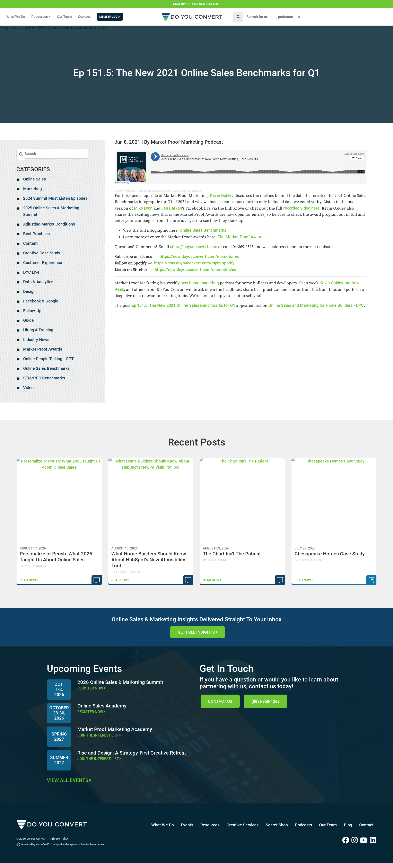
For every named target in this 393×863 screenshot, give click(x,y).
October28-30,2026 (59, 713)
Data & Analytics (38, 281)
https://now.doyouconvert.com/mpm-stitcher (196, 269)
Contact (84, 17)
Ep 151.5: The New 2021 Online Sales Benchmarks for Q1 (183, 305)
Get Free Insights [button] (197, 632)
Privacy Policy (59, 838)
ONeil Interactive (94, 844)
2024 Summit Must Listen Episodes (55, 198)
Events (187, 824)
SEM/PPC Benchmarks (44, 378)
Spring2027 (59, 737)
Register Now (90, 688)
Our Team (64, 17)
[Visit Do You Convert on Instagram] (355, 840)
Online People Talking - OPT (48, 358)
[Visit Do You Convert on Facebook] (346, 840)
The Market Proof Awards (241, 236)
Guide (28, 320)
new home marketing (200, 282)
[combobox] (315, 17)
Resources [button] (39, 17)
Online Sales (34, 179)
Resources (209, 824)
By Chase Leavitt (125, 572)
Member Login (109, 16)
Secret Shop (277, 824)
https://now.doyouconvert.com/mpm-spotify (194, 263)
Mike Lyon (143, 208)
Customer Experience (42, 262)
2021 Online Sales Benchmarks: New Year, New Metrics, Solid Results (169, 191)
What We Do (15, 17)
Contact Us (220, 701)
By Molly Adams (33, 566)
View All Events (68, 780)
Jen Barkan (171, 208)
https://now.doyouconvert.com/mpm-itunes (199, 256)
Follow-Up (32, 310)
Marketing (32, 188)
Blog (348, 824)
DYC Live (31, 272)
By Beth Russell (216, 560)
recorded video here (301, 208)
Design (29, 291)
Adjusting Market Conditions (49, 224)
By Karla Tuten (308, 560)
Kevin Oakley (222, 195)
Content (30, 243)
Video (28, 387)
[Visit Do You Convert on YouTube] (365, 840)
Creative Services (243, 824)
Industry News (36, 339)
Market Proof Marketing (126, 191)
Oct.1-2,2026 (59, 689)
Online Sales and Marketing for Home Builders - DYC (316, 305)
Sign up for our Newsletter (196, 4)
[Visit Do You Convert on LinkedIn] (373, 840)
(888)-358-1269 (265, 701)
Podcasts (303, 824)
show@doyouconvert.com (193, 246)
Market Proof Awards (42, 349)
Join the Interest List (98, 735)
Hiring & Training (38, 329)
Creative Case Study (41, 252)
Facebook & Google (40, 301)
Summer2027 (59, 760)
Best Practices (36, 233)
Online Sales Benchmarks (203, 230)
